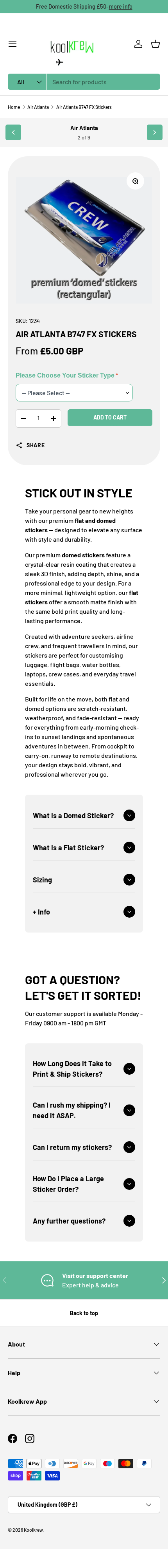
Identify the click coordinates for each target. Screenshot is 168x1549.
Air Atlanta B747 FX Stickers (84, 107)
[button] (155, 43)
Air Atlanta (38, 107)
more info (120, 6)
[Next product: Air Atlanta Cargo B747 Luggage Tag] (155, 132)
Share (36, 445)
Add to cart (110, 417)
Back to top (84, 1313)
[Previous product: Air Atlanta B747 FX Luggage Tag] (13, 132)
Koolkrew (33, 1530)
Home (14, 107)
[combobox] (84, 82)
